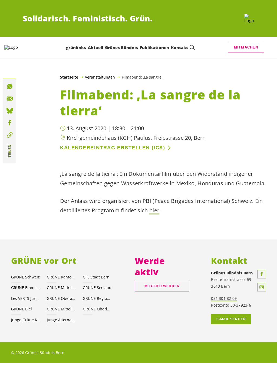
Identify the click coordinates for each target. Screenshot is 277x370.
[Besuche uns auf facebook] (261, 274)
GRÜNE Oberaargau (61, 298)
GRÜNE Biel (21, 308)
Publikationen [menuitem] (154, 47)
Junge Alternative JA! (61, 319)
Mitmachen (246, 47)
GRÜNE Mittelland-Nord (61, 308)
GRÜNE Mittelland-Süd (61, 287)
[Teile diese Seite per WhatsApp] (9, 86)
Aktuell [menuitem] (95, 47)
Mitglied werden (161, 286)
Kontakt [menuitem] (179, 47)
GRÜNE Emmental (25, 287)
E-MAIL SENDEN (231, 319)
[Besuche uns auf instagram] (261, 287)
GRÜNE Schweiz (25, 277)
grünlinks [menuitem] (76, 47)
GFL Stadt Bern (96, 277)
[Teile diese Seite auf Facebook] (9, 123)
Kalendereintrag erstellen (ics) (112, 147)
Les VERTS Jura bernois (25, 298)
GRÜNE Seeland (97, 287)
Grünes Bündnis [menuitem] (121, 47)
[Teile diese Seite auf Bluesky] (9, 110)
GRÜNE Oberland (97, 308)
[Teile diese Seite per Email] (9, 98)
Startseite (69, 77)
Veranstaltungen (100, 77)
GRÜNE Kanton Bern (61, 277)
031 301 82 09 (224, 298)
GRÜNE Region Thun (97, 298)
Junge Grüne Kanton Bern (25, 319)
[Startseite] (249, 18)
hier (154, 210)
